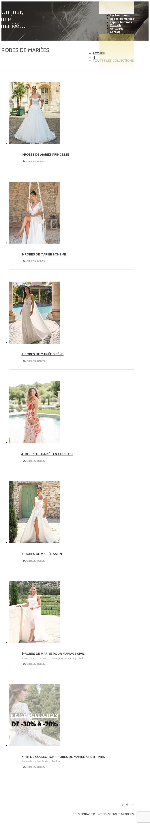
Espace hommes (121, 22)
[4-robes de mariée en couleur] (34, 442)
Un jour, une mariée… (13, 18)
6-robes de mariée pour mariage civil (53, 654)
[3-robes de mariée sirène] (34, 342)
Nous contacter (84, 814)
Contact (115, 32)
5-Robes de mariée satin (41, 554)
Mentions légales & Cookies (116, 814)
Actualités (116, 28)
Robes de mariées (122, 18)
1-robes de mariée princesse (45, 155)
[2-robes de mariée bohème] (34, 242)
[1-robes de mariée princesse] (34, 143)
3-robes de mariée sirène (42, 354)
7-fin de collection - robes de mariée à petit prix (63, 757)
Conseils (115, 25)
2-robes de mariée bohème (43, 254)
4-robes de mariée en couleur (47, 454)
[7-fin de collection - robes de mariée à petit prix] (34, 745)
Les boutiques (119, 15)
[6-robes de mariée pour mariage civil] (34, 642)
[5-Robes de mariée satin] (34, 542)
